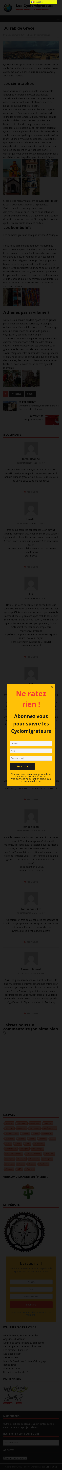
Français (38, 2)
